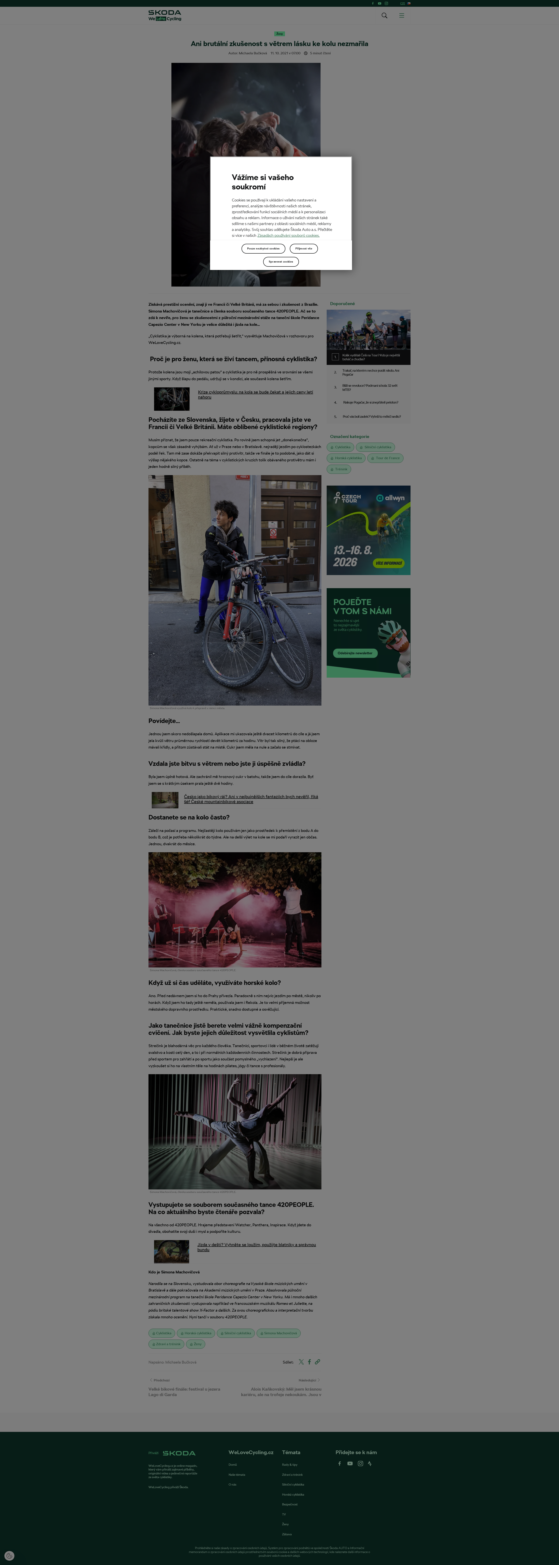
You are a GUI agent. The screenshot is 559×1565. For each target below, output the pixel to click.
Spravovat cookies (281, 261)
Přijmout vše (303, 248)
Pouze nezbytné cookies (263, 248)
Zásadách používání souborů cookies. (288, 235)
